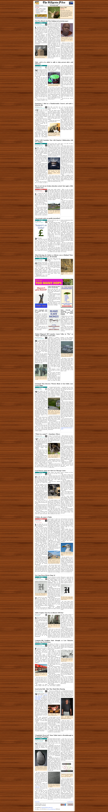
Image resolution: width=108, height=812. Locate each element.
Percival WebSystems (52, 809)
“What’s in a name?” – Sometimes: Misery (47, 434)
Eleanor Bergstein (38, 697)
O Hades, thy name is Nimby (43, 517)
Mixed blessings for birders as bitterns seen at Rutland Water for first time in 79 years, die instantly (54, 256)
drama (36, 695)
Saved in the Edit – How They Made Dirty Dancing (50, 689)
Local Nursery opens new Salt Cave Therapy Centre (50, 471)
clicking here (37, 786)
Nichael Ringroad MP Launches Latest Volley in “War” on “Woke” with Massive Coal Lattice (54, 335)
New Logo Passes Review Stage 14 (45, 575)
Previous (37, 17)
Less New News (70, 801)
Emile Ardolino (38, 699)
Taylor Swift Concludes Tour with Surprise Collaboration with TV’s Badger (54, 141)
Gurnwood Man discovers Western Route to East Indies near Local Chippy (54, 384)
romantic (45, 694)
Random (41, 17)
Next (44, 17)
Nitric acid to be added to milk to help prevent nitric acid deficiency (54, 63)
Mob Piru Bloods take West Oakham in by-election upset (51, 21)
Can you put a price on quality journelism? (47, 218)
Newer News (37, 801)
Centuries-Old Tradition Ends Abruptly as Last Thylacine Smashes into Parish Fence (54, 641)
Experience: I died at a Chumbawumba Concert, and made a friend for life (54, 104)
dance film (40, 695)
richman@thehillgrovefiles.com (46, 807)
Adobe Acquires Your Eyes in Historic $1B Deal (49, 613)
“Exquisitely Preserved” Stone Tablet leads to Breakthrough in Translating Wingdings (54, 736)
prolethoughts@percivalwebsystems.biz (66, 428)
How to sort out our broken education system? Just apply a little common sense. (54, 187)
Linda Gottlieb (37, 698)
